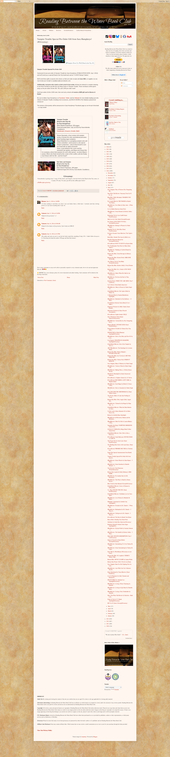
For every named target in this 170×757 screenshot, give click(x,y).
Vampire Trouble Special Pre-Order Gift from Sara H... (119, 457)
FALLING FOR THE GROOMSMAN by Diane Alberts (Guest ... (120, 392)
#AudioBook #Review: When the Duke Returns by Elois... (119, 408)
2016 (107, 166)
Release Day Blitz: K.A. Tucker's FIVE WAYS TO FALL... (119, 270)
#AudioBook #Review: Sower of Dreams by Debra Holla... (119, 486)
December (110, 173)
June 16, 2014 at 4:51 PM (53, 234)
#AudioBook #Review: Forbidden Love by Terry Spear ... (120, 494)
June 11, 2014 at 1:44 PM (53, 201)
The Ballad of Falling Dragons (116, 109)
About (44, 30)
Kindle (73, 131)
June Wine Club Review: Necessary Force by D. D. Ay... (120, 194)
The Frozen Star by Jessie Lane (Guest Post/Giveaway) (117, 441)
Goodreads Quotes (129, 638)
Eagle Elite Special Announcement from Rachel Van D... (120, 453)
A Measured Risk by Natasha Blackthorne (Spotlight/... (118, 295)
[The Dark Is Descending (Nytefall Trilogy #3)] (107, 119)
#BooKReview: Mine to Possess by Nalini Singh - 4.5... (120, 287)
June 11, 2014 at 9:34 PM (53, 213)
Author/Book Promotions (83, 30)
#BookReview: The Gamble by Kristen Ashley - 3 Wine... (120, 532)
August (110, 182)
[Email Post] (67, 190)
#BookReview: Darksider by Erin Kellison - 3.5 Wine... (120, 299)
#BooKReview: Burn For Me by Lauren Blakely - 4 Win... (120, 422)
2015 (107, 168)
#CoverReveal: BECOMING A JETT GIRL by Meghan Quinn (119, 380)
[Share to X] (74, 191)
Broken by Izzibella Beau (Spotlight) (117, 415)
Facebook (62, 98)
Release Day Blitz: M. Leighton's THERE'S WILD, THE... (119, 556)
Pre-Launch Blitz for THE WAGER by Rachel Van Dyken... (119, 202)
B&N (77, 131)
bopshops (84, 736)
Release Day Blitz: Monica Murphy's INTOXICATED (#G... (117, 352)
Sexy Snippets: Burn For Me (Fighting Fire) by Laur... (119, 565)
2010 (107, 626)
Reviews (58, 30)
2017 (107, 164)
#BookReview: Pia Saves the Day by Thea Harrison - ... (118, 277)
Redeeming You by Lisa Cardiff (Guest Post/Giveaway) (117, 216)
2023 (107, 149)
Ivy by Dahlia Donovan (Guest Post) (117, 209)
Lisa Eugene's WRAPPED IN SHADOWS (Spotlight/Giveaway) (118, 341)
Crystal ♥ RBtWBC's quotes (113, 631)
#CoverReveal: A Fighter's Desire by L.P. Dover (120, 377)
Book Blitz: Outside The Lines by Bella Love (119, 237)
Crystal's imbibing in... (116, 100)
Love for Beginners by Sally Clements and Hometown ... (118, 576)
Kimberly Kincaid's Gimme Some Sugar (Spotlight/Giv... (118, 525)
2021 (107, 154)
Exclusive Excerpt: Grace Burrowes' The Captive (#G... (120, 234)
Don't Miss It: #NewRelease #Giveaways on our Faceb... (119, 552)
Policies (51, 30)
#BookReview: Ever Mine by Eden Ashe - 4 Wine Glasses (120, 205)
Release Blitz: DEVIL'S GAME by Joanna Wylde (120, 559)
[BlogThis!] (72, 191)
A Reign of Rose (113, 102)
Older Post (96, 277)
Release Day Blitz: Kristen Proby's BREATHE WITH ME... (119, 258)
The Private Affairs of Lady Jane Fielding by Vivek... (119, 396)
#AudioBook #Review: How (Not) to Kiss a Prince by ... (119, 433)
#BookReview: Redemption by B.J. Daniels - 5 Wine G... (119, 510)
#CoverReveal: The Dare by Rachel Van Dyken (119, 517)
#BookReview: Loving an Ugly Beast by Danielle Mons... (120, 588)
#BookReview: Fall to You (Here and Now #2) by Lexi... (120, 337)
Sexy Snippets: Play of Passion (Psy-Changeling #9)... (120, 190)
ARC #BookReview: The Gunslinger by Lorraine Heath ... (120, 348)
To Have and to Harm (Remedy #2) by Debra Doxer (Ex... (119, 411)
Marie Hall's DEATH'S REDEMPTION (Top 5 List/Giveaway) (119, 536)
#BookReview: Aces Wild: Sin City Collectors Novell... (119, 569)
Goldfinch (111, 129)
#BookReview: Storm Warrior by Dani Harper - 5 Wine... (120, 461)
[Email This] (70, 191)
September (111, 180)
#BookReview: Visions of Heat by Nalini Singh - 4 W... (120, 366)
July (109, 185)
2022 (107, 151)
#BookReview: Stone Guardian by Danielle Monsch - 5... (118, 465)
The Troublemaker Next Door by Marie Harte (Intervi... (119, 246)
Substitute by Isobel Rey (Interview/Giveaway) (119, 522)
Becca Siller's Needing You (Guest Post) (118, 519)
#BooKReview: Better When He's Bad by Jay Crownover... (119, 273)
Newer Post (40, 277)
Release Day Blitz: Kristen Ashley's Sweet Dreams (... (120, 266)
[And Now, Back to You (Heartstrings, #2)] (107, 125)
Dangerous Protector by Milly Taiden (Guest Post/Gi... (119, 307)
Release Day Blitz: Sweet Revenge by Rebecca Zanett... (119, 254)
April (109, 608)
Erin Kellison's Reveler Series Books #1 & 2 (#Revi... (119, 303)
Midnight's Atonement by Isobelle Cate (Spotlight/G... (117, 502)
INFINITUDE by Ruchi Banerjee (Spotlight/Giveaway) (116, 333)
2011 (107, 624)
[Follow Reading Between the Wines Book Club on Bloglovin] (118, 75)
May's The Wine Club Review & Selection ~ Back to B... (120, 596)
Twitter (67, 98)
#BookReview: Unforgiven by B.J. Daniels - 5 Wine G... (119, 514)
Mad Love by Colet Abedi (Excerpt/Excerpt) (119, 219)
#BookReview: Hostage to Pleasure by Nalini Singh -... (119, 226)
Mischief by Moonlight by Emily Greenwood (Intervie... (119, 374)
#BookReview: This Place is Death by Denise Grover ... (119, 480)
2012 (107, 621)
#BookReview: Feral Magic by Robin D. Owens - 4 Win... (120, 384)
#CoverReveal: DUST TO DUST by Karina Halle (120, 243)
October (110, 178)
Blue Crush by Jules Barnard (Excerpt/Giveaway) (120, 483)
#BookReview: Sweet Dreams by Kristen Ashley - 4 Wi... (120, 212)
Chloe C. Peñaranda (113, 117)
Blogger (95, 736)
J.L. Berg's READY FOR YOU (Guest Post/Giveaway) (117, 490)
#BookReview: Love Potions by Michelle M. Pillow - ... (119, 498)
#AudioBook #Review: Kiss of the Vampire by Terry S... (119, 344)
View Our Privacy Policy (44, 730)
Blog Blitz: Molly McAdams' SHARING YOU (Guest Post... (119, 198)
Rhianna (43, 201)
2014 (107, 171)
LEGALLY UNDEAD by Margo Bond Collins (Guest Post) (119, 429)
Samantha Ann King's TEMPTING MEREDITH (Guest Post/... (120, 426)
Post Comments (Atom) (50, 280)
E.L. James (125, 634)
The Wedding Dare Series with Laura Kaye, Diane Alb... (120, 445)
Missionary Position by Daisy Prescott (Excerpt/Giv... (117, 311)
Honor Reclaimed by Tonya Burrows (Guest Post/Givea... (119, 572)
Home (37, 30)
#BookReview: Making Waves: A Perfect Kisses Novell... (120, 370)
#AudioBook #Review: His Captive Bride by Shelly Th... (119, 291)
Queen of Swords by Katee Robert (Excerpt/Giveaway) (116, 540)
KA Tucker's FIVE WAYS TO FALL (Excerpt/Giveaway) (117, 222)
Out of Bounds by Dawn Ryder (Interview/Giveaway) (115, 317)
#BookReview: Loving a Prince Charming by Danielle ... (119, 584)
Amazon (67, 131)
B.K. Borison (112, 123)
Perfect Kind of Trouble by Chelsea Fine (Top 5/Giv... (119, 329)
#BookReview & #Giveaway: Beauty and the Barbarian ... (119, 418)
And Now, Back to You (115, 122)
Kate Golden (112, 103)
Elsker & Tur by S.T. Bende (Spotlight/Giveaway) (115, 600)
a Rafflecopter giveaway (43, 182)
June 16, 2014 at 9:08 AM (53, 223)
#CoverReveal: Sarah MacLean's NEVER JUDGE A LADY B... (120, 437)
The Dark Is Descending (115, 116)
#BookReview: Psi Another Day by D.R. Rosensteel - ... (118, 476)
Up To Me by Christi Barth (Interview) (117, 285)
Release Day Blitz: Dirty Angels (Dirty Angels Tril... (119, 400)
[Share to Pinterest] (77, 191)
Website (77, 98)
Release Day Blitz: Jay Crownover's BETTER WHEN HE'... (119, 356)
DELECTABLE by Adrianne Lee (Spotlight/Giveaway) (116, 580)
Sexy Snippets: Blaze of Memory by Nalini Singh (120, 363)
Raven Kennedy (113, 130)
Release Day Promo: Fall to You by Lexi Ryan (119, 562)
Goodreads (60, 131)
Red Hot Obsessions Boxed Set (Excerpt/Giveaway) (115, 240)
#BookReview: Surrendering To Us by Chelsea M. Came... (120, 544)
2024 (107, 147)
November (111, 175)
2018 (107, 161)
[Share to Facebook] (75, 191)
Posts (123, 83)
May (109, 606)
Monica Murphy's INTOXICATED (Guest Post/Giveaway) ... (118, 325)
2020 (107, 156)
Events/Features (68, 30)
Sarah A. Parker (113, 110)
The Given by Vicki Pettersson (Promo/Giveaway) (115, 468)
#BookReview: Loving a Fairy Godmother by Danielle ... (119, 592)
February (110, 613)
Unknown (44, 213)
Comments (125, 86)
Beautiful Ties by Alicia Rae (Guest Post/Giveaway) (116, 230)
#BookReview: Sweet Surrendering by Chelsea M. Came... (120, 548)
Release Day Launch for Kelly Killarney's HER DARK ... (119, 472)
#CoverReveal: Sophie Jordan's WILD (117, 314)
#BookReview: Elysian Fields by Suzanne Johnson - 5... (120, 529)
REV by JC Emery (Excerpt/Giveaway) (117, 603)
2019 (107, 159)
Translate (116, 689)
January (110, 616)
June (109, 187)
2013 (107, 619)
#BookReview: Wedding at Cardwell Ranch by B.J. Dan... (119, 250)
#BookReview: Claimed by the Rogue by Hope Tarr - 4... (119, 404)
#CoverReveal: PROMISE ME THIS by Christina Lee (120, 449)
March (109, 611)
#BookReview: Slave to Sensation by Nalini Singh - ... (120, 388)
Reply (42, 208)
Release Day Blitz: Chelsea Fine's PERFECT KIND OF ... (119, 360)
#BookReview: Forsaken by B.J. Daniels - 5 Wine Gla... (120, 506)
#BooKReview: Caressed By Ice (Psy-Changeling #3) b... (120, 321)
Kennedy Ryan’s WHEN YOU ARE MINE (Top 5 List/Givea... (120, 281)
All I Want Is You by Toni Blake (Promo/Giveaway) (116, 262)
